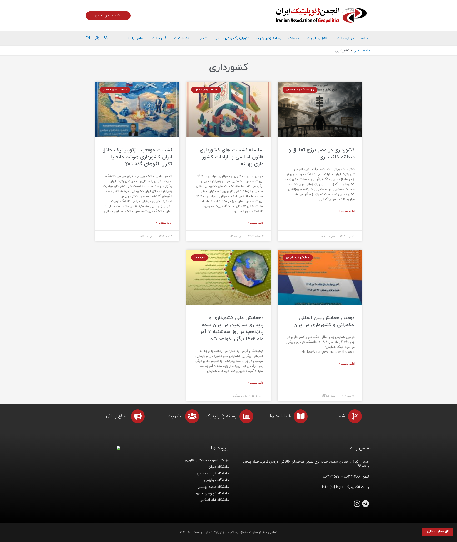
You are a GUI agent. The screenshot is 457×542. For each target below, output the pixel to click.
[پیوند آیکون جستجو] (106, 38)
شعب (339, 416)
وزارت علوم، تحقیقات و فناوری (206, 460)
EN (88, 38)
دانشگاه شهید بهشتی (212, 487)
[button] (437, 532)
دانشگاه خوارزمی (216, 480)
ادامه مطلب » (347, 210)
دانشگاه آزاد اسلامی (213, 500)
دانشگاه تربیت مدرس (212, 473)
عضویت (175, 416)
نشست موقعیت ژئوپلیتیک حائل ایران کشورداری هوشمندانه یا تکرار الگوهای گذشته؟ (137, 157)
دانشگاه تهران (218, 467)
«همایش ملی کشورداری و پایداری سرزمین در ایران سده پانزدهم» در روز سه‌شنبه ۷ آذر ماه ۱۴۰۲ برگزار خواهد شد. (231, 328)
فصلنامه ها (280, 416)
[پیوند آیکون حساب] (97, 38)
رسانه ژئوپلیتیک (221, 416)
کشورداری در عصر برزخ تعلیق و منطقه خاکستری (321, 154)
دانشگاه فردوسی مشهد (211, 493)
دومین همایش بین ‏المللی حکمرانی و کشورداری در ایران (324, 321)
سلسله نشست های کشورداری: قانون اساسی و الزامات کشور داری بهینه (231, 157)
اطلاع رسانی (117, 416)
